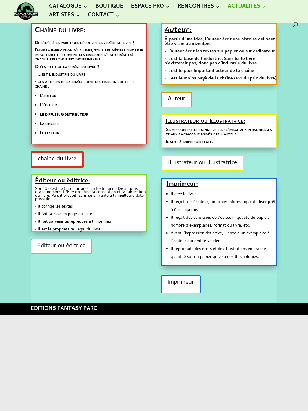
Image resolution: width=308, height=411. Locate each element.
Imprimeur (181, 283)
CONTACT (101, 16)
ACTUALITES (244, 8)
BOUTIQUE (109, 8)
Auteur (176, 99)
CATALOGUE (65, 8)
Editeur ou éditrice (61, 246)
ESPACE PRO (147, 8)
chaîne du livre (57, 159)
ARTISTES (61, 16)
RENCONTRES (196, 8)
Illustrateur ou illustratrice (202, 163)
